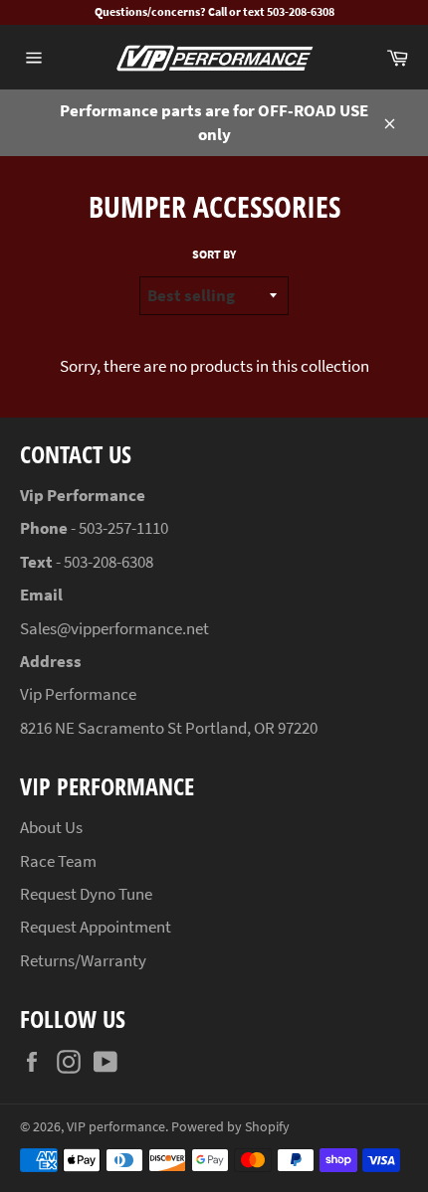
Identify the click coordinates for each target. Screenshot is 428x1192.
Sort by (214, 254)
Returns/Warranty (83, 960)
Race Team (58, 861)
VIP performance (116, 1126)
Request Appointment (95, 926)
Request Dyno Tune (86, 894)
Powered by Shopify (230, 1126)
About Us (51, 827)
